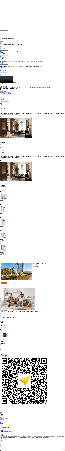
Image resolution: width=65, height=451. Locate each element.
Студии (1, 426)
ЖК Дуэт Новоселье (40, 87)
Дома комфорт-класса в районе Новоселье (39, 263)
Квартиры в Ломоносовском (4, 427)
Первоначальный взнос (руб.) (4, 338)
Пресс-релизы (2, 421)
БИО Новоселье (2, 5)
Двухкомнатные (2, 425)
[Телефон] (1, 18)
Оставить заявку (3, 325)
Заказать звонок (2, 16)
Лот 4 (1, 93)
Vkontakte (1, 430)
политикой (19, 46)
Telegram (1, 429)
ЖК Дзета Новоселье (46, 87)
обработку (6, 46)
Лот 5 (3, 93)
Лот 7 (6, 93)
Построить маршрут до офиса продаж (5, 356)
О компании (2, 1)
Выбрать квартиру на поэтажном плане (6, 90)
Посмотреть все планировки (5, 92)
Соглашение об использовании (13, 439)
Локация (1, 12)
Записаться (1, 47)
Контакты (1, 2)
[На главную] (5, 9)
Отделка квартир (2, 337)
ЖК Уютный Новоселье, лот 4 (4, 86)
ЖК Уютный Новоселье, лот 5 (13, 87)
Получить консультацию (3, 355)
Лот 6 (5, 93)
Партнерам (1, 25)
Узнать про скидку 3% (3, 91)
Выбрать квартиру (3, 14)
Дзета (10, 93)
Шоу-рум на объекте (3, 4)
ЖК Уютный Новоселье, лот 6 (23, 87)
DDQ (5, 438)
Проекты (1, 10)
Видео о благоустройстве (4, 20)
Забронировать (2, 52)
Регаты (1, 3)
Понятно (1, 440)
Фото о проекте (2, 11)
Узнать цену (1, 200)
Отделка (1, 13)
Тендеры (1, 21)
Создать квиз (54, 284)
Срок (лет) (1, 339)
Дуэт (8, 93)
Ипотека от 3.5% (2, 26)
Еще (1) (1, 153)
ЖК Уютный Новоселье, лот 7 (32, 87)
